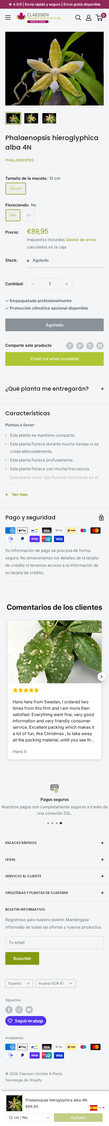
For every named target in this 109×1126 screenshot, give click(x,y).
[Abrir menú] (8, 17)
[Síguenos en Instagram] (19, 1009)
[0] (99, 18)
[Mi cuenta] (88, 18)
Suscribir (22, 958)
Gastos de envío (81, 239)
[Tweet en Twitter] (90, 345)
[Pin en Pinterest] (80, 345)
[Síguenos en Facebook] (9, 1009)
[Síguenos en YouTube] (29, 1009)
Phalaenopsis (19, 160)
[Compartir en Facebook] (70, 345)
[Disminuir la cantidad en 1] (32, 283)
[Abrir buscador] (78, 18)
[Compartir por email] (100, 345)
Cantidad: (14, 283)
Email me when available (54, 358)
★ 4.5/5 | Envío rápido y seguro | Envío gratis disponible (54, 4)
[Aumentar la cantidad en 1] (66, 283)
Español (14, 983)
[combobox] (29, 1117)
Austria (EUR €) (51, 983)
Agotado (54, 324)
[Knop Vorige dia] (7, 676)
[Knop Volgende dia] (101, 676)
